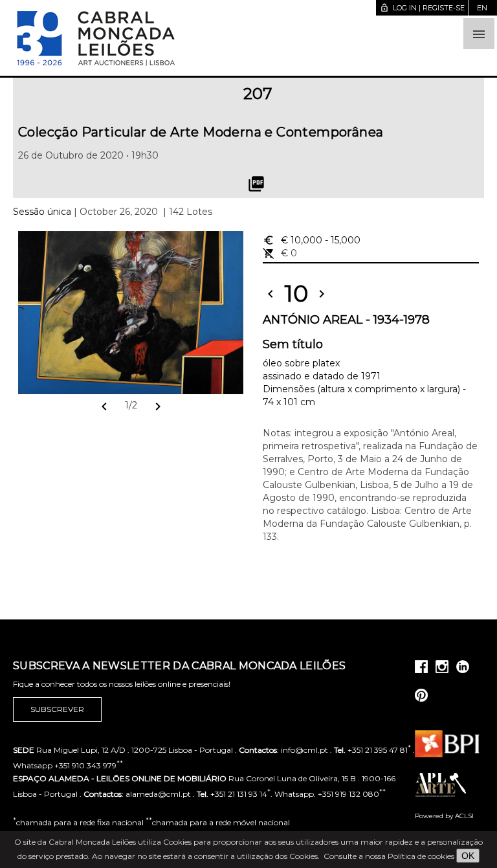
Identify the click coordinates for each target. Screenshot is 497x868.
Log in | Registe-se (422, 7)
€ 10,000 (311, 240)
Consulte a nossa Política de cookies (389, 856)
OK (467, 856)
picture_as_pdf (256, 184)
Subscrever (57, 709)
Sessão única (42, 211)
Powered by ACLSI (444, 816)
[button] (478, 33)
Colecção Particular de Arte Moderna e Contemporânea (200, 132)
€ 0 (280, 253)
